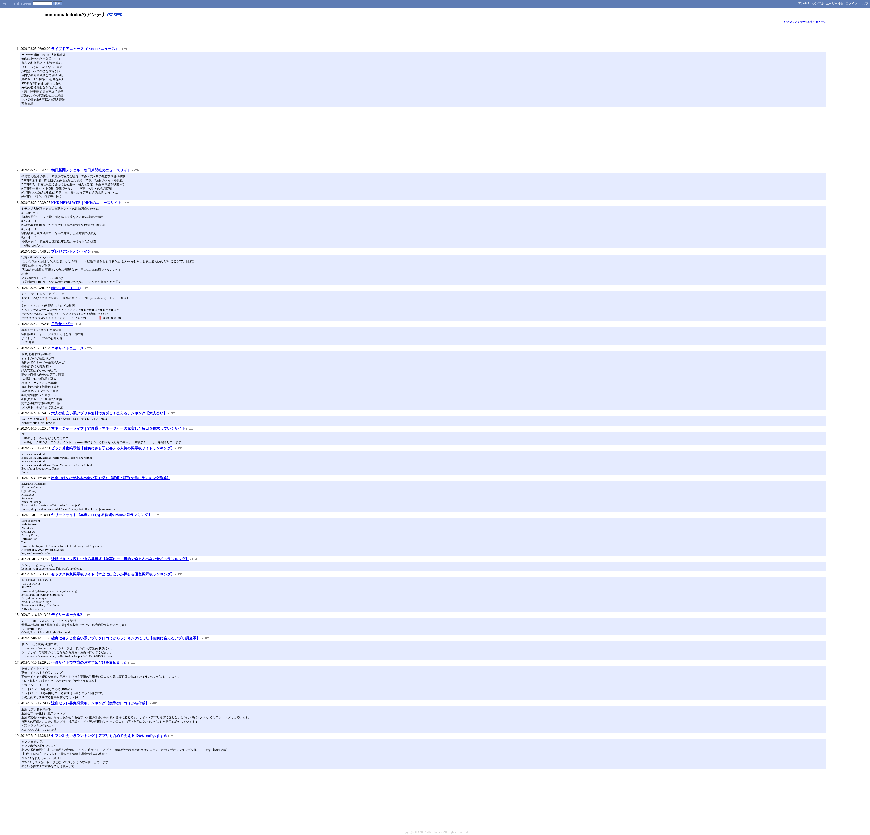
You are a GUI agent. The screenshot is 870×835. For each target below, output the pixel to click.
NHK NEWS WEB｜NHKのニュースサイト (86, 202)
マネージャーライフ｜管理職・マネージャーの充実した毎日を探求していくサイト (118, 428)
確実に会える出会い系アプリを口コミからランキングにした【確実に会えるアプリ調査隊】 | (126, 638)
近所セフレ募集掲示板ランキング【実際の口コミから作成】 (100, 703)
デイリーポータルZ (67, 615)
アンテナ (804, 3)
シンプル (818, 3)
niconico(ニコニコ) (66, 288)
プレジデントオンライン (71, 251)
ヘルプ (863, 3)
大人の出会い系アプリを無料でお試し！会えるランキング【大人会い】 (109, 413)
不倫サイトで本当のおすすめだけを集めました (89, 662)
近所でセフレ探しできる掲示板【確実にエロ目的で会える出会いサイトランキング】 (120, 559)
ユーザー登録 (834, 3)
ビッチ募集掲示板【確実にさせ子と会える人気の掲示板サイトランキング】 (112, 448)
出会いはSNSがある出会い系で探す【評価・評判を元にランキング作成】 (110, 478)
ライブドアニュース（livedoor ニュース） (85, 49)
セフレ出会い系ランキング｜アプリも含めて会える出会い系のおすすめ (109, 736)
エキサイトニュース (67, 348)
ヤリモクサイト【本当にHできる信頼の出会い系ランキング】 (101, 515)
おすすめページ (816, 21)
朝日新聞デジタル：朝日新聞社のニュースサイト (91, 170)
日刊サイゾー (62, 324)
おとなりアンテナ (795, 21)
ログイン (851, 3)
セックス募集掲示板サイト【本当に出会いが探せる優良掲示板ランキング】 (112, 574)
